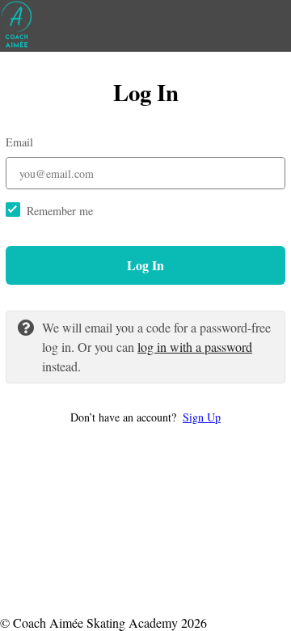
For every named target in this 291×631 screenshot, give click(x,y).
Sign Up (202, 417)
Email (19, 142)
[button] (145, 417)
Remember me (60, 210)
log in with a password (194, 346)
